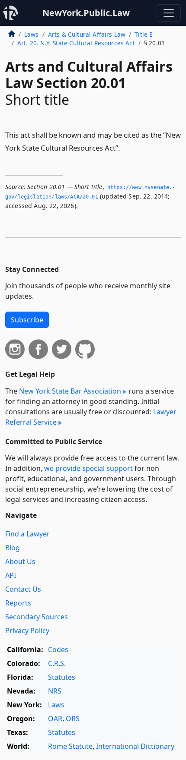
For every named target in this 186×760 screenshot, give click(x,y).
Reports (18, 603)
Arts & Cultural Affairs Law (86, 34)
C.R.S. (57, 663)
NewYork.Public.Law (86, 13)
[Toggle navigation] (169, 13)
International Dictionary (135, 746)
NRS (54, 691)
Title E (144, 34)
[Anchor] (125, 147)
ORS (73, 718)
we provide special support (88, 468)
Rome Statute (70, 746)
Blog (12, 547)
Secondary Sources (36, 616)
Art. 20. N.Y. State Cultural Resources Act (76, 43)
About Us (20, 561)
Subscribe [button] (27, 320)
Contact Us (23, 589)
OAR (55, 718)
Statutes (61, 677)
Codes (58, 649)
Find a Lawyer (27, 534)
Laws (31, 34)
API (10, 575)
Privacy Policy (27, 630)
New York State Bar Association (70, 391)
